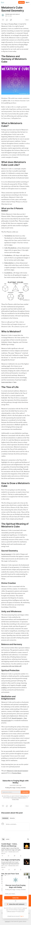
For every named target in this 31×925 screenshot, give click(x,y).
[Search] (28, 839)
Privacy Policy (20, 911)
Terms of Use (23, 796)
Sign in (27, 2)
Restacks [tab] (12, 818)
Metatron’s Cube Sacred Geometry (17, 771)
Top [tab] (3, 839)
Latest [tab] (7, 839)
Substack (7, 921)
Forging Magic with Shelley (12, 14)
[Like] (3, 20)
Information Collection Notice (18, 797)
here (15, 382)
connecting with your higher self (11, 666)
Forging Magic (16, 773)
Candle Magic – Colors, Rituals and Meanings (9, 845)
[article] (15, 850)
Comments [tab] (5, 818)
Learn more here (6, 382)
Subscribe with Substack (16, 904)
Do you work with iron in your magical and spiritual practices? (10, 863)
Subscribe (21, 2)
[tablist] (8, 818)
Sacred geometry (6, 554)
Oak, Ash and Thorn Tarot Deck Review (10, 875)
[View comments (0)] (7, 20)
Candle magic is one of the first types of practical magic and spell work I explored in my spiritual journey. (10, 849)
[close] (26, 878)
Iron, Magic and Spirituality (10, 860)
